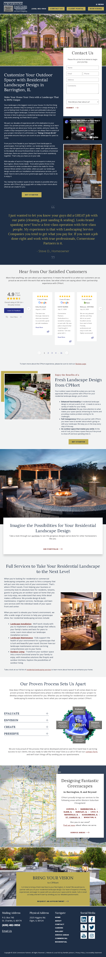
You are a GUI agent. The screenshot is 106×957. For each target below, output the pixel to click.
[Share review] (48, 332)
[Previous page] (39, 353)
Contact (59, 924)
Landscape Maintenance (21, 638)
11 (61, 353)
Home (58, 917)
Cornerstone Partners (23, 953)
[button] (3, 487)
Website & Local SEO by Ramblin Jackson (60, 953)
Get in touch (25, 184)
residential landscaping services (38, 669)
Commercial (61, 938)
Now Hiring (96, 9)
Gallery (59, 931)
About (58, 921)
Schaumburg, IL (90, 814)
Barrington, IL (88, 809)
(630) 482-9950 (39, 9)
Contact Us (56, 9)
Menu (101, 4)
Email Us (7, 931)
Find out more (69, 825)
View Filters (14, 317)
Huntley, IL (81, 812)
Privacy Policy (80, 953)
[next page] (100, 309)
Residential (61, 942)
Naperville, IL (71, 814)
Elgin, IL (68, 812)
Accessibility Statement (94, 953)
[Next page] (66, 353)
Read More (39, 327)
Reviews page (80, 364)
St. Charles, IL (73, 817)
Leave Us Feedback (13, 310)
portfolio (36, 536)
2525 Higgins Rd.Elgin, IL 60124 (38, 919)
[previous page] (29, 309)
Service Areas (62, 935)
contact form (91, 751)
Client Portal (76, 9)
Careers (59, 928)
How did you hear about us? (77, 97)
